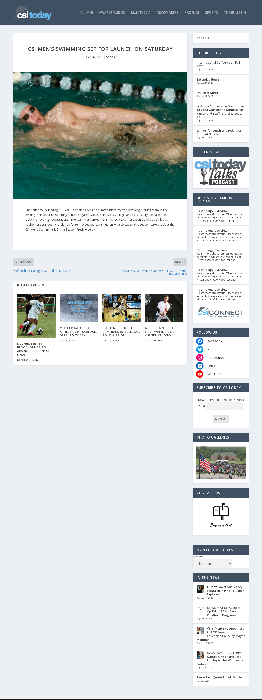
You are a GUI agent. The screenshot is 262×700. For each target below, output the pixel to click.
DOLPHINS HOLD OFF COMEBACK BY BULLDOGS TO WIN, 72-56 (121, 331)
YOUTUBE (214, 374)
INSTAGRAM (216, 358)
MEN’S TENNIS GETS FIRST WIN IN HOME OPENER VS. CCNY (160, 331)
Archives (198, 557)
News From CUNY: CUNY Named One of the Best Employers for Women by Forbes (220, 658)
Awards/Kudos (112, 13)
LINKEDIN (214, 366)
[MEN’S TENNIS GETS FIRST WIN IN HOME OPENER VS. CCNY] (164, 308)
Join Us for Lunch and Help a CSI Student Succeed (219, 132)
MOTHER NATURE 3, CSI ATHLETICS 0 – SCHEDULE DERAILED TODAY (78, 331)
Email (202, 406)
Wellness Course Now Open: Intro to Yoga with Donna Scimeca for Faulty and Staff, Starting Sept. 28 (220, 111)
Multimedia (141, 13)
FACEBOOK (215, 341)
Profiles (192, 13)
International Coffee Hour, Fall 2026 (218, 64)
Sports (211, 13)
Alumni (86, 13)
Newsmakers (167, 13)
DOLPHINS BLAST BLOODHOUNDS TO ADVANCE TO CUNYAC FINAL (33, 349)
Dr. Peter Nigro (207, 93)
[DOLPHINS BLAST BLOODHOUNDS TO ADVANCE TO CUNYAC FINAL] (36, 316)
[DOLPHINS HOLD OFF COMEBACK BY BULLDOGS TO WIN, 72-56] (121, 308)
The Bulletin (235, 13)
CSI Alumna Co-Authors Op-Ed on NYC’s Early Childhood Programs (223, 611)
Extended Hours (208, 79)
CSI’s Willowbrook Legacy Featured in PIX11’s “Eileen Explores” (225, 590)
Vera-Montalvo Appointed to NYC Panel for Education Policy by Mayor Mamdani (221, 634)
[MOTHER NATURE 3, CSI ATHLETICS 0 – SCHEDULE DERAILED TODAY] (79, 308)
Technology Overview (212, 211)
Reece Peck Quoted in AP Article (219, 677)
